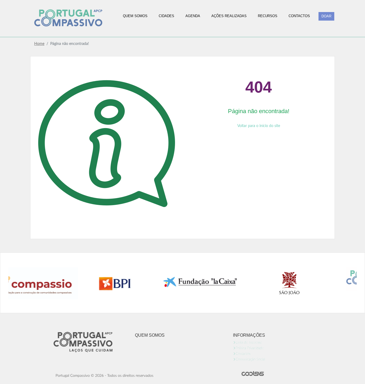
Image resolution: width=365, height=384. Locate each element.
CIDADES (166, 16)
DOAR (326, 16)
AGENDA (192, 16)
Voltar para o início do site (258, 126)
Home (39, 44)
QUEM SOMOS (135, 16)
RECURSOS (267, 16)
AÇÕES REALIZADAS (229, 16)
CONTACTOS (299, 16)
